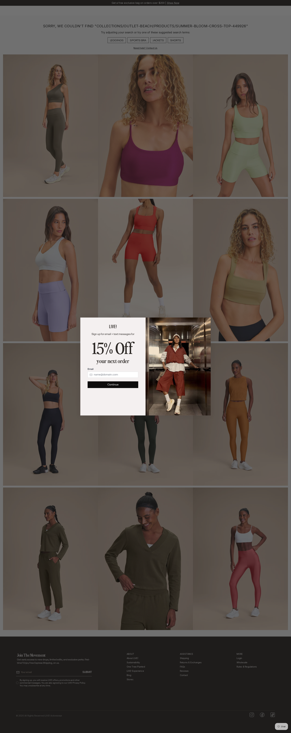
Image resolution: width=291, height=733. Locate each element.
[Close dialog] (204, 323)
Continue (113, 384)
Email (90, 369)
